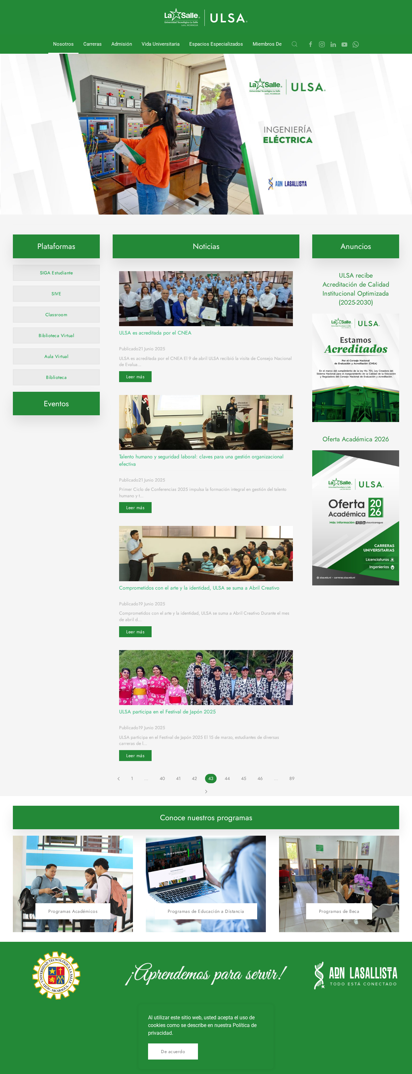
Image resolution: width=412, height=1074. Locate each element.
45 (243, 778)
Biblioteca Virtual (56, 335)
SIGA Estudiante (56, 273)
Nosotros (63, 44)
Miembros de (267, 44)
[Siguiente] (206, 791)
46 (260, 778)
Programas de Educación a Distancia (206, 911)
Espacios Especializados (216, 44)
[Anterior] (118, 779)
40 (162, 778)
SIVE (56, 293)
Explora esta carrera (89, 199)
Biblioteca (56, 377)
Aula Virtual (56, 356)
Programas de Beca (339, 911)
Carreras (92, 44)
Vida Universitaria (161, 44)
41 (178, 778)
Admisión (121, 44)
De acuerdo (173, 1051)
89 (292, 778)
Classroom (56, 314)
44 (227, 778)
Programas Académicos (73, 911)
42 (194, 778)
